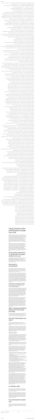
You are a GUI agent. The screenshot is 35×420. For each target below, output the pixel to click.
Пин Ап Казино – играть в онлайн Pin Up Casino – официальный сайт (11, 184)
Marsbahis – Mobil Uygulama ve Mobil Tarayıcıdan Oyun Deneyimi (14, 79)
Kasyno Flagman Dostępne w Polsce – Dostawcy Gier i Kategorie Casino (26, 65)
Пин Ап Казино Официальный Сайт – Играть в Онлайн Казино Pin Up (11, 188)
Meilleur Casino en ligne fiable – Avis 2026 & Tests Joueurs (28, 80)
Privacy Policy (16, 135)
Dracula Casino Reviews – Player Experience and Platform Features (27, 53)
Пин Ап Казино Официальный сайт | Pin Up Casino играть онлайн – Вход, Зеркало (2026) (24, 195)
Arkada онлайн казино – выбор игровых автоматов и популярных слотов (15, 27)
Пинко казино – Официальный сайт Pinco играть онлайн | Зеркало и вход (26, 199)
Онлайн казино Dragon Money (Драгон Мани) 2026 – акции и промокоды (26, 173)
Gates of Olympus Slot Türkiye (21, 60)
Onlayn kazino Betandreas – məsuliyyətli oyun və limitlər (28, 106)
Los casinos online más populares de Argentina (10, 75)
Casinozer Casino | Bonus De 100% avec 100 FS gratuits (28, 46)
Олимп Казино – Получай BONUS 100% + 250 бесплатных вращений (12, 169)
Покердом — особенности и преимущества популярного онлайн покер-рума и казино (24, 206)
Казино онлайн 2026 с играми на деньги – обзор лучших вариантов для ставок (25, 165)
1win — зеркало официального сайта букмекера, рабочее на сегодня (26, 4)
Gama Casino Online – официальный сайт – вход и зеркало (14, 57)
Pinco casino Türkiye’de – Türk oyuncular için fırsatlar (17, 121)
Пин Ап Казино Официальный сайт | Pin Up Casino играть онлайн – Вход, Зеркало (25, 192)
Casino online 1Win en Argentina (18, 46)
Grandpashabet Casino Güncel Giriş (22, 61)
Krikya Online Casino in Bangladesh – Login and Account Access (27, 68)
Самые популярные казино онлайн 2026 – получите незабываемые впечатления (25, 214)
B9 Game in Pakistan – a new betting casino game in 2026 (9, 31)
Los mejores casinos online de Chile (15, 76)
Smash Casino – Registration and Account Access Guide (28, 139)
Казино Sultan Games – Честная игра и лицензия (13, 158)
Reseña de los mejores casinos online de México (15, 136)
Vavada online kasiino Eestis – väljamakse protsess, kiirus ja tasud (27, 147)
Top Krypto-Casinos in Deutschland (11, 143)
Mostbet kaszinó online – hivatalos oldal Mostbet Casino (11, 91)
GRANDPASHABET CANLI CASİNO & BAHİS (29, 60)
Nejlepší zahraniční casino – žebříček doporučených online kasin (12, 98)
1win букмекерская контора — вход (13, 19)
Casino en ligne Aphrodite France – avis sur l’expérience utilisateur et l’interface (25, 42)
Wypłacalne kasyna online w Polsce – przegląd (18, 150)
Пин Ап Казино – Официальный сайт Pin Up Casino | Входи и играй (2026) (26, 177)
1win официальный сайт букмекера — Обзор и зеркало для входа (12, 23)
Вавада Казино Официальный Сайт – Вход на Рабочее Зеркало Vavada (26, 154)
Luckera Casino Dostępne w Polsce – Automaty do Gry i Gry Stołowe (27, 76)
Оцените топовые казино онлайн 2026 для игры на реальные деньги (11, 176)
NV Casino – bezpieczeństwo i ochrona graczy (17, 105)
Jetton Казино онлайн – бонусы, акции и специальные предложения (26, 64)
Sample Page (32, 136)
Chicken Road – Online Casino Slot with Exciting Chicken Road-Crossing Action (11, 50)
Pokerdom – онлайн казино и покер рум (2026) (18, 131)
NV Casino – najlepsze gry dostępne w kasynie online (28, 105)
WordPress (2, 1)
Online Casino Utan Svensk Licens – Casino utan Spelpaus (15, 113)
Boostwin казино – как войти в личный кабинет (29, 38)
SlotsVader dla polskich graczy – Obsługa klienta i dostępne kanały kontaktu (14, 139)
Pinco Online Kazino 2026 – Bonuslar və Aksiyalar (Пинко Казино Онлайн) (10, 125)
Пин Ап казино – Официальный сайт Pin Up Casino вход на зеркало (26, 180)
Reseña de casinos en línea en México (5, 136)
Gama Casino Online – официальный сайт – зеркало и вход (11, 60)
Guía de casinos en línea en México (30, 61)
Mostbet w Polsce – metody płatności (30, 91)
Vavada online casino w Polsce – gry (11, 146)
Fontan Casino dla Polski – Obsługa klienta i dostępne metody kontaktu (26, 54)
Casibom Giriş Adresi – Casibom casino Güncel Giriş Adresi (11, 42)
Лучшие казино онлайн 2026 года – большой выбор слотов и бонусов (26, 166)
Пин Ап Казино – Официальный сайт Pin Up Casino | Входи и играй (26, 176)
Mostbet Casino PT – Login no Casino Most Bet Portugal (28, 90)
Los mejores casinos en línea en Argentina (29, 75)
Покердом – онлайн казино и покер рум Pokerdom (28, 203)
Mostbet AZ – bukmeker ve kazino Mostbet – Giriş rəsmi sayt (27, 83)
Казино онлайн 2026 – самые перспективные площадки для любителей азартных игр (24, 161)
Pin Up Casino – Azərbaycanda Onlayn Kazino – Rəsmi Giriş (28, 117)
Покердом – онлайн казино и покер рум (7, 203)
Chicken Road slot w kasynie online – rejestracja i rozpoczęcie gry (27, 50)
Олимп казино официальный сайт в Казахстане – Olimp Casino (27, 169)
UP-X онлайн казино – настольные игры (29, 143)
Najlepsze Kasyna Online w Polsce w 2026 (10, 95)
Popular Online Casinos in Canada (10, 135)
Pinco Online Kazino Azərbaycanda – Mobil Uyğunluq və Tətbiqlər (27, 128)
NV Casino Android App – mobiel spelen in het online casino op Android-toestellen (13, 106)
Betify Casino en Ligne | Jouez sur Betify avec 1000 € (16, 34)
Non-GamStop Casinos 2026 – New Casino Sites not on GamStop (13, 102)
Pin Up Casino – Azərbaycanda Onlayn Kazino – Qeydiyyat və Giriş (14, 117)
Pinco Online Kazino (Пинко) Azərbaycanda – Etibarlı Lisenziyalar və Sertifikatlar (25, 124)
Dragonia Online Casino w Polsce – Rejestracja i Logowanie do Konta (11, 54)
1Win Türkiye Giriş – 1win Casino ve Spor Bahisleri (29, 16)
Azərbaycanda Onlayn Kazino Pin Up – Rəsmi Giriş (29, 27)
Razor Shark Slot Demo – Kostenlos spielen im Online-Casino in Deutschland (26, 135)
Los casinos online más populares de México (20, 75)
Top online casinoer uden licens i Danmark (20, 143)
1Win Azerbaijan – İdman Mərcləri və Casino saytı (21, 12)
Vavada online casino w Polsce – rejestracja (19, 146)
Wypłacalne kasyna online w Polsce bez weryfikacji (28, 150)
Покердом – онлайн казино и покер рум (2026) (17, 203)
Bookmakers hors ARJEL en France (19, 38)
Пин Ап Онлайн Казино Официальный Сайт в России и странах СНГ (11, 196)
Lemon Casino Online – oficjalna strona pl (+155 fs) (17, 72)
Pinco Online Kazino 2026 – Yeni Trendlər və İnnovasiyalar (14, 128)
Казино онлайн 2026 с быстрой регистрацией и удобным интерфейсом (10, 162)
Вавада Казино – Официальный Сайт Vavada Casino (12, 154)
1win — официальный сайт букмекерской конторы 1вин (16, 8)
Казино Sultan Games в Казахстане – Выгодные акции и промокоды (26, 158)
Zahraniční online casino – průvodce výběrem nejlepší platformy (27, 151)
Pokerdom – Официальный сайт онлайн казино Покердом (14, 132)
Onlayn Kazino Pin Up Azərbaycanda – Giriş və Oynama (16, 110)
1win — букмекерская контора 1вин (14, 4)
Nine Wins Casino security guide (30, 98)
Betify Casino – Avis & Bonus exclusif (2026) (5, 34)
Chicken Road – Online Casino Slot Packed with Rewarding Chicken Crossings (26, 49)
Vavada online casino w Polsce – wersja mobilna (15, 147)
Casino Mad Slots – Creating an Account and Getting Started (8, 46)
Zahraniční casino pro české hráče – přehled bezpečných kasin (13, 151)
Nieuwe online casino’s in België (23, 98)
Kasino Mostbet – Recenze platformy (14, 65)
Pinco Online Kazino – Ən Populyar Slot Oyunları (29, 121)
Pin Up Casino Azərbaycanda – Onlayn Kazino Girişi (13, 120)
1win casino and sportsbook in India (30, 12)
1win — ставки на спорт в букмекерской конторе (17, 9)
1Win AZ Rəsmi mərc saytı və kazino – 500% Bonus (9, 12)
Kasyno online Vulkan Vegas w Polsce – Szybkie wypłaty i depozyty (13, 68)
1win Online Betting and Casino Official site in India (6, 16)
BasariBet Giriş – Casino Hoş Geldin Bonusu (19, 31)
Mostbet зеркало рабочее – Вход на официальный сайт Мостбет (12, 94)
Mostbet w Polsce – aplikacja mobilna (21, 91)
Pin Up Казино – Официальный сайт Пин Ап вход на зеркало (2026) (26, 120)
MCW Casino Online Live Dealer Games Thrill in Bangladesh (28, 79)
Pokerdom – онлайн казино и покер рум (8, 131)
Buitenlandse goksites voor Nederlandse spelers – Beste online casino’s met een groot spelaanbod (24, 39)
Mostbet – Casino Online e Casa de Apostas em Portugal (15, 83)
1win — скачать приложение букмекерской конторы (28, 8)
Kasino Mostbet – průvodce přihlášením (6, 65)
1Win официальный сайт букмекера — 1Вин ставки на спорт (27, 20)
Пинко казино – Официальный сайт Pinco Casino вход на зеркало (10, 199)
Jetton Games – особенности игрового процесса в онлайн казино (11, 64)
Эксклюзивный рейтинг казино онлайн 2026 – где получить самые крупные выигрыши (24, 217)
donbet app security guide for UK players (15, 53)
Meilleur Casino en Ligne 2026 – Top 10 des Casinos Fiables (15, 80)
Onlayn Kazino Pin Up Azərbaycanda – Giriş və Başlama (16, 109)
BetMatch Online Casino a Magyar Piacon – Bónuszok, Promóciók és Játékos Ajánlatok (25, 35)
